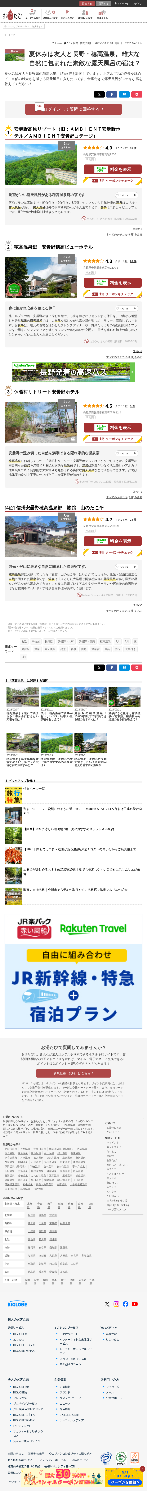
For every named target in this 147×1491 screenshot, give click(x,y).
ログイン (137, 3)
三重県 (64, 1247)
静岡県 (31, 1247)
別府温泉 (23, 1180)
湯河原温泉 (50, 1162)
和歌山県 (86, 1255)
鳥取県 (31, 1263)
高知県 (64, 1271)
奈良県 (74, 1255)
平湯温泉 (23, 1171)
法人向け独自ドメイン (26, 1441)
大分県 (63, 1281)
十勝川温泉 (39, 1148)
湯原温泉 (10, 1180)
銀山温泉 (62, 1153)
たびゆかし (113, 1196)
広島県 (64, 1263)
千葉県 (42, 1223)
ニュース (65, 1403)
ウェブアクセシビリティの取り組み (70, 1453)
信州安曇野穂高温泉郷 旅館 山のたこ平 (60, 507)
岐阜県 (42, 1247)
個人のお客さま (18, 1319)
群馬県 (42, 1215)
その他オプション (70, 1364)
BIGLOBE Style (69, 1415)
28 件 (133, 261)
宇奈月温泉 (78, 1166)
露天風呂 (50, 649)
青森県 (39, 1205)
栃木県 (31, 1215)
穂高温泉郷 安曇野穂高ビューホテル (53, 247)
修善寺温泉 (79, 1162)
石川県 (42, 1239)
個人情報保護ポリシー (21, 1460)
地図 (91, 159)
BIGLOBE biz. (21, 1387)
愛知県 (53, 1247)
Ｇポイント (113, 1142)
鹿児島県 (82, 1281)
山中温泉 (48, 1166)
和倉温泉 (35, 1166)
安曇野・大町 (66, 641)
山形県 (80, 1205)
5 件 (132, 406)
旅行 (117, 649)
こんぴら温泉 (38, 1175)
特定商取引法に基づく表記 (24, 1466)
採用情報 (65, 1409)
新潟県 (53, 1231)
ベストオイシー (115, 1173)
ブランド (65, 1392)
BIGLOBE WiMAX (24, 1350)
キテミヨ (112, 1169)
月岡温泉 (23, 1162)
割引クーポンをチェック (116, 180)
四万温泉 (38, 1157)
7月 (118, 641)
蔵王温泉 (49, 1153)
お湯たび (112, 1160)
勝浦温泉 (10, 1175)
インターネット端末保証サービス (76, 1341)
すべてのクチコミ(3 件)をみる (124, 357)
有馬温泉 (65, 1171)
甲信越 (36, 641)
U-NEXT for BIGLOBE (73, 1359)
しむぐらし (112, 1339)
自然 (84, 649)
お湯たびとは (114, 1127)
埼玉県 (31, 1223)
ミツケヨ (112, 1191)
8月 (127, 641)
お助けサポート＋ (70, 1334)
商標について (16, 1472)
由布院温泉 (11, 1188)
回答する (87, 3)
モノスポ (112, 1178)
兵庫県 (64, 1255)
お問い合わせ (16, 1453)
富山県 (31, 1239)
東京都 (53, 1223)
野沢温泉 (81, 1157)
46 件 (133, 147)
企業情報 (60, 1379)
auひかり (18, 1339)
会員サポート (114, 1398)
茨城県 (53, 1215)
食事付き (130, 649)
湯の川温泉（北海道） (61, 1148)
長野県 (49, 641)
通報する (137, 229)
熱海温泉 (25, 1188)
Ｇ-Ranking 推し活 (117, 1200)
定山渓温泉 (11, 1148)
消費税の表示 (36, 1453)
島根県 (42, 1263)
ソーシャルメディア (72, 1420)
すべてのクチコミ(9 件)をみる (124, 234)
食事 (73, 649)
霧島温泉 (49, 1180)
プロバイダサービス (25, 1403)
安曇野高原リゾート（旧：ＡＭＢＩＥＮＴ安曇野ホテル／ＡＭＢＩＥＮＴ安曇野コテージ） (67, 132)
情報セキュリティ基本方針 (60, 1466)
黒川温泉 (36, 1180)
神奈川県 (65, 1223)
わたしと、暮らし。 (118, 1164)
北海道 (29, 1205)
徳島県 (31, 1271)
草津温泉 (76, 1153)
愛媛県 (53, 1271)
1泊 (23, 656)
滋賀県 (31, 1255)
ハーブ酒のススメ (117, 1209)
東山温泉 (36, 1153)
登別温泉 (25, 1148)
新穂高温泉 (37, 1171)
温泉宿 (95, 649)
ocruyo (110, 1156)
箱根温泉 (28, 1184)
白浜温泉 (78, 1171)
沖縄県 (92, 1281)
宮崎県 (72, 1281)
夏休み (25, 649)
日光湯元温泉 (12, 1184)
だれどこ (112, 1151)
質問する (104, 3)
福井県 (53, 1239)
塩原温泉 (67, 1157)
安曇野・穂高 (87, 641)
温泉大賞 (111, 1334)
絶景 (63, 649)
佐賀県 (36, 1281)
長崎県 (45, 1281)
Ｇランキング (114, 1146)
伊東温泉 (65, 1162)
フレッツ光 (20, 1398)
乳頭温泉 (82, 1148)
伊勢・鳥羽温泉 (44, 1184)
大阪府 (53, 1255)
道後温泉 (23, 1175)
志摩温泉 (62, 1184)
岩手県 (49, 1205)
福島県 (90, 1205)
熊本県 (54, 1281)
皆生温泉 (81, 1175)
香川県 (42, 1271)
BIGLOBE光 (20, 1334)
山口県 (74, 1263)
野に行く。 (113, 1182)
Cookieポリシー (80, 1460)
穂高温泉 (105, 641)
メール (110, 1392)
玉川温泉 (78, 1180)
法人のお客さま (18, 1379)
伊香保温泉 (11, 1157)
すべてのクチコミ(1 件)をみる (124, 610)
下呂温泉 (10, 1171)
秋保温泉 (23, 1153)
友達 (24, 641)
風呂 (107, 649)
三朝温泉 (54, 1175)
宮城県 (60, 1205)
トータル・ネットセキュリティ (76, 1351)
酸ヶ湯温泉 (63, 1180)
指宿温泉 (38, 1188)
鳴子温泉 (10, 1153)
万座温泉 (25, 1157)
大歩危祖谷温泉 (78, 1184)
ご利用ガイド (114, 1132)
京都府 (42, 1255)
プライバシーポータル (52, 1460)
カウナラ (112, 1187)
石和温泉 (36, 1162)
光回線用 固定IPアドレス (28, 1409)
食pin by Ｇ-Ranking (118, 1205)
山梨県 (31, 1231)
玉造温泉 (67, 1175)
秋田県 (70, 1205)
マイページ (123, 3)
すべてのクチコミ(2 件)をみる (124, 497)
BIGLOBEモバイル (24, 1345)
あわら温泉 (63, 1166)
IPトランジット (22, 1426)
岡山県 (53, 1263)
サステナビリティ (70, 1398)
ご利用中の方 (109, 1379)
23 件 (133, 519)
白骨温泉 (10, 1162)
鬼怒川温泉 (53, 1157)
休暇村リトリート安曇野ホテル (47, 391)
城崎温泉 (52, 1171)
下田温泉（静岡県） (16, 1166)
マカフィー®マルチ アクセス (28, 1433)
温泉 (37, 649)
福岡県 (27, 1281)
